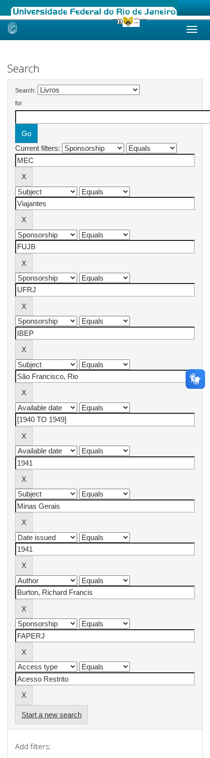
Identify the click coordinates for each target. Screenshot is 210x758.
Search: (25, 90)
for (18, 103)
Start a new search (51, 715)
